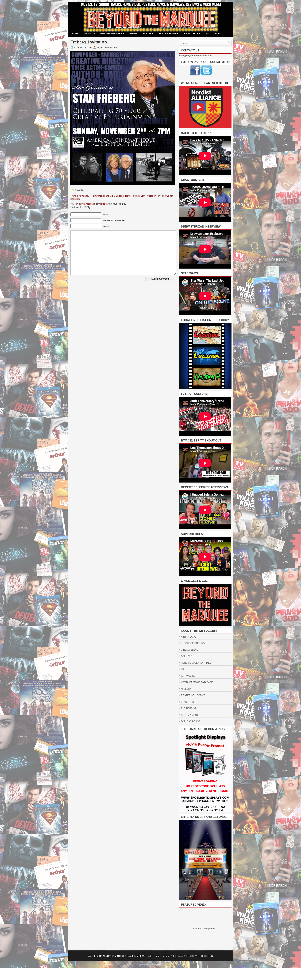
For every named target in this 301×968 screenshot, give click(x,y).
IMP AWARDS (188, 675)
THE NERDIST (188, 708)
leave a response (87, 203)
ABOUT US (89, 33)
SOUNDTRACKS (192, 33)
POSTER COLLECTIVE (193, 695)
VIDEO (218, 33)
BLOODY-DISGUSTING (193, 643)
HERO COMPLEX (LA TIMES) (196, 662)
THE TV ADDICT (189, 714)
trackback (102, 203)
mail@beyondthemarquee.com (195, 55)
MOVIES (133, 33)
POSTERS (148, 33)
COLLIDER (186, 656)
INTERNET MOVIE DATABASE (197, 682)
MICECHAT (187, 688)
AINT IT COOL (188, 636)
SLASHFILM (187, 701)
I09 (182, 669)
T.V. (207, 33)
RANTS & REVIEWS (168, 33)
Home (75, 33)
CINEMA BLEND (189, 649)
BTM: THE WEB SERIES (112, 33)
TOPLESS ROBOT (190, 721)
